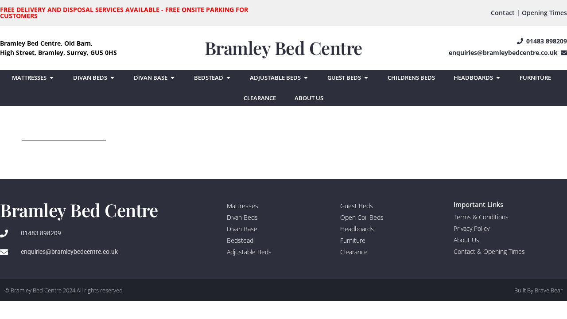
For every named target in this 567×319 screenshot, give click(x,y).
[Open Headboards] (498, 78)
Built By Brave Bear (538, 290)
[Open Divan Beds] (112, 78)
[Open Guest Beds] (366, 78)
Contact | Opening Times (529, 12)
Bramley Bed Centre (283, 47)
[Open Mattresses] (51, 78)
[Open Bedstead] (228, 78)
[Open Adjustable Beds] (306, 78)
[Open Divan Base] (172, 78)
